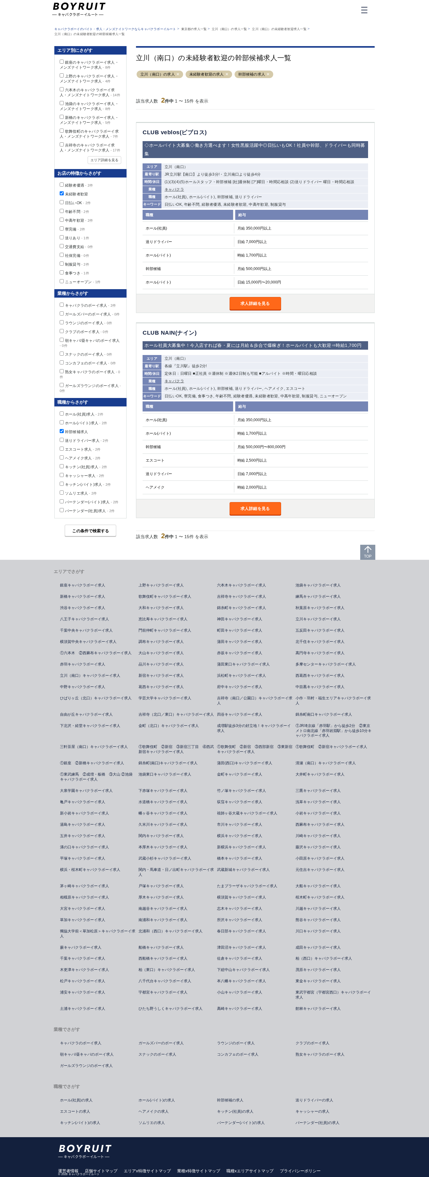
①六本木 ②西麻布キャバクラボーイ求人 (96, 653)
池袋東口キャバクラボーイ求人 (164, 774)
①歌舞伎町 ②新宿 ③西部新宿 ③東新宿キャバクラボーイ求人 (254, 749)
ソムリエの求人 (151, 1123)
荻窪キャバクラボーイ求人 (239, 802)
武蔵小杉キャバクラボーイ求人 (164, 858)
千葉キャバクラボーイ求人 (82, 958)
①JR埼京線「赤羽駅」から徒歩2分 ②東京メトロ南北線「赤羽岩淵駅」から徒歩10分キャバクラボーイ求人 (334, 731)
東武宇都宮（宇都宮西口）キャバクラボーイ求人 (333, 994)
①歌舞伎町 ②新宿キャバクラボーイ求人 (331, 747)
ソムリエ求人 (81, 493)
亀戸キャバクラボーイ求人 (82, 802)
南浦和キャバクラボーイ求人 (162, 920)
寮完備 (75, 229)
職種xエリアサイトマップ (250, 1171)
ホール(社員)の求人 (76, 1100)
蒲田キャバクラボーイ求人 (239, 641)
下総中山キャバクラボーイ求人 (243, 970)
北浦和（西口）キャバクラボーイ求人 (170, 931)
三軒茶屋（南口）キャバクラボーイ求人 (94, 747)
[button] (178, 74)
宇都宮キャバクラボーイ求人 (162, 992)
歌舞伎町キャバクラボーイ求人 (164, 596)
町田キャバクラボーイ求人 (239, 630)
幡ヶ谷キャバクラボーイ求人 (162, 813)
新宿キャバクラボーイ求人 (161, 675)
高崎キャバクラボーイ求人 (239, 1008)
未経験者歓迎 (76, 194)
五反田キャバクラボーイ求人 (320, 630)
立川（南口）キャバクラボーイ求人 (90, 675)
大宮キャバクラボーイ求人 (82, 908)
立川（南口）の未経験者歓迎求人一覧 (279, 29)
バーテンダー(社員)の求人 (317, 1123)
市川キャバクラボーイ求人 (239, 824)
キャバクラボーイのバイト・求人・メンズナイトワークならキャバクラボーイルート (115, 29)
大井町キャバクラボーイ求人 (320, 774)
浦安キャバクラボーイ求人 (82, 992)
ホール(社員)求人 (84, 414)
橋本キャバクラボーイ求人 (239, 858)
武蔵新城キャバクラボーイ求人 (243, 869)
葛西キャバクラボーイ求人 (161, 687)
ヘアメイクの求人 (153, 1111)
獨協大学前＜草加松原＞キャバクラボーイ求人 (97, 933)
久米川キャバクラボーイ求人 (162, 824)
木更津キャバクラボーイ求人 (84, 970)
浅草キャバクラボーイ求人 (318, 802)
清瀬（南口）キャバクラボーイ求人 (326, 763)
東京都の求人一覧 (194, 29)
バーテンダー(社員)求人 (90, 511)
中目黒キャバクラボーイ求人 (320, 687)
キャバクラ (174, 189)
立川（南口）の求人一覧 (229, 29)
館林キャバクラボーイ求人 (318, 1008)
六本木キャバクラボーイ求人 (241, 585)
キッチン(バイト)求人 (88, 484)
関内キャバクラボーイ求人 (161, 836)
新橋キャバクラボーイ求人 (82, 596)
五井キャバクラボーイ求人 (82, 836)
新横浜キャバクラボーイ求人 (241, 847)
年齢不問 (77, 211)
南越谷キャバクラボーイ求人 (162, 908)
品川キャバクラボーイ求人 (161, 664)
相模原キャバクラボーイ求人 (84, 897)
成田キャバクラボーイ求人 (318, 947)
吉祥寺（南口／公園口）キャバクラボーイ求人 (254, 700)
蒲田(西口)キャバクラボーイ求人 (244, 763)
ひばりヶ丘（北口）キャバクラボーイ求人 (96, 698)
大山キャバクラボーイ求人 (161, 653)
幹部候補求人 (76, 432)
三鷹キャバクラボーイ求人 (318, 790)
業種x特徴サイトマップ (198, 1171)
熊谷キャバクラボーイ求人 (318, 920)
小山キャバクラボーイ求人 (239, 992)
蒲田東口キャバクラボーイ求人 (243, 664)
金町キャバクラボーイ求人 (239, 774)
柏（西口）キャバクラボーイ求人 (324, 958)
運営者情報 (68, 1171)
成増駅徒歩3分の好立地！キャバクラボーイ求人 (254, 728)
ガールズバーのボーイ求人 (92, 314)
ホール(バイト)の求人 (156, 1100)
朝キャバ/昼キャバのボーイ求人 (87, 1054)
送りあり (77, 238)
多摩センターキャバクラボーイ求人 (326, 664)
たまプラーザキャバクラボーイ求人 (247, 886)
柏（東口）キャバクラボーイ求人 (166, 970)
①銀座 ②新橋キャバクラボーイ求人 (92, 763)
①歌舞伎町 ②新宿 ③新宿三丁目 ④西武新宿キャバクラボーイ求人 (176, 749)
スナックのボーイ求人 (88, 354)
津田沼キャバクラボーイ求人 (241, 947)
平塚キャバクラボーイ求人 (82, 858)
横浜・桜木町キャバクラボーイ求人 (90, 869)
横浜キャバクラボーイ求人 (239, 836)
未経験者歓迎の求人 (206, 74)
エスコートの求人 (75, 1111)
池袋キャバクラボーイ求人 (318, 585)
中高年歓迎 (79, 220)
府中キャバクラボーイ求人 (239, 687)
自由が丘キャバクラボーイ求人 (86, 714)
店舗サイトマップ (101, 1171)
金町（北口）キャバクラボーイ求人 (168, 726)
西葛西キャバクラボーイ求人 (320, 675)
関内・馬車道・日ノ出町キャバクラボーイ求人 (176, 872)
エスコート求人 (82, 449)
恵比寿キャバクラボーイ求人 (162, 619)
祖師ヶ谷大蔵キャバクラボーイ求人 (247, 813)
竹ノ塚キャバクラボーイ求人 (241, 790)
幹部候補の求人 (251, 74)
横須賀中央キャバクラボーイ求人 (88, 641)
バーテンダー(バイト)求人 (92, 502)
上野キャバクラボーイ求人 (161, 585)
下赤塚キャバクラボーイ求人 (162, 790)
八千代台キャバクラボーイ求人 (164, 981)
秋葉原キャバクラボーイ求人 (320, 608)
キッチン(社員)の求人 (235, 1111)
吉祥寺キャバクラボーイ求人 (241, 596)
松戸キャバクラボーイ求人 (82, 981)
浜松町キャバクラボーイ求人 (241, 675)
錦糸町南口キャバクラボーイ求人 (324, 714)
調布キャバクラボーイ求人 (161, 641)
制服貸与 (77, 264)
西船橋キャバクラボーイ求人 (162, 958)
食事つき (77, 273)
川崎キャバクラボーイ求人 (318, 836)
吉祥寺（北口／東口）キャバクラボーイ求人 (176, 714)
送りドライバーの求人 (314, 1100)
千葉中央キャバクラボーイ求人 (86, 630)
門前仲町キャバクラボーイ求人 (164, 630)
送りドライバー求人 (86, 440)
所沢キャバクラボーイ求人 (239, 920)
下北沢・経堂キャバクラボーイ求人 (90, 726)
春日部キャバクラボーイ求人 (241, 931)
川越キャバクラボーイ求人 (318, 908)
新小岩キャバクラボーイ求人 (84, 813)
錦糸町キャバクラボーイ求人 (241, 608)
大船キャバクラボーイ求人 (318, 886)
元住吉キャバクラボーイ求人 (320, 869)
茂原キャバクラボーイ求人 (318, 970)
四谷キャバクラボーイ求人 (239, 714)
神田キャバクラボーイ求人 (239, 619)
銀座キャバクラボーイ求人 (82, 585)
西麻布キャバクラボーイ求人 (320, 824)
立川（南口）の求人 (157, 74)
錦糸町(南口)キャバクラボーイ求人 (168, 763)
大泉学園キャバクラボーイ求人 (86, 790)
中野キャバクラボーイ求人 (82, 687)
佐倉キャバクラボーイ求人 (239, 958)
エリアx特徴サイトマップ (147, 1171)
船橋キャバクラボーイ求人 (161, 947)
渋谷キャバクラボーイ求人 (82, 608)
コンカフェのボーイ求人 (90, 363)
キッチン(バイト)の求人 (80, 1123)
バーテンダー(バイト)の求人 (241, 1123)
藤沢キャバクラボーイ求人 (318, 847)
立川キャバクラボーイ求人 (318, 619)
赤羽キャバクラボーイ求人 (82, 664)
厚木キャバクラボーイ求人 (161, 897)
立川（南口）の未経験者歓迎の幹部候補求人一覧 (89, 34)
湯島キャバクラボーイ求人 (82, 824)
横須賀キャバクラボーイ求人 (241, 897)
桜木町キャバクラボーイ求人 (320, 897)
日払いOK (78, 203)
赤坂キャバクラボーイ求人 (239, 653)
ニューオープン (82, 282)
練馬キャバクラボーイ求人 (318, 596)
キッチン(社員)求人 (86, 467)
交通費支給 (79, 247)
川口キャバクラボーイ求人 (318, 931)
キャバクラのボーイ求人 (90, 305)
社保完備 (77, 255)
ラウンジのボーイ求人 (88, 323)
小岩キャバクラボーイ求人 (318, 813)
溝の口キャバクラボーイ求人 (84, 847)
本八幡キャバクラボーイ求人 (241, 981)
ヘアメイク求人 (82, 458)
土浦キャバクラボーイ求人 (82, 1008)
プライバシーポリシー (300, 1171)
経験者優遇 (79, 185)
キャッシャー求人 (85, 476)
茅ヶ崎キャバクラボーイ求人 (84, 886)
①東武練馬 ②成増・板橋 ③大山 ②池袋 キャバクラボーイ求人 (98, 777)
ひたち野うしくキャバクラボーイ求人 (170, 1008)
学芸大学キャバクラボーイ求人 (164, 698)
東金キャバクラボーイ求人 (318, 981)
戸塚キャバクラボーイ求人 (161, 886)
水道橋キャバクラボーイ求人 (162, 802)
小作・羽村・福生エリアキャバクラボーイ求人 (333, 700)
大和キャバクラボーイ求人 (161, 608)
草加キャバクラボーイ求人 (82, 920)
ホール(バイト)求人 (86, 423)
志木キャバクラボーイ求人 (239, 908)
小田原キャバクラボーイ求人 (320, 858)
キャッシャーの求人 (312, 1111)
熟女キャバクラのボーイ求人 (320, 1054)
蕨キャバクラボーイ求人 (80, 947)
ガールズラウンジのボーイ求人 (86, 1065)
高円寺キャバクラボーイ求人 (320, 653)
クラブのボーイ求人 (86, 332)
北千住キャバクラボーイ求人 (320, 641)
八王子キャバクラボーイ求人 (84, 619)
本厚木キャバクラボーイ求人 (162, 847)
